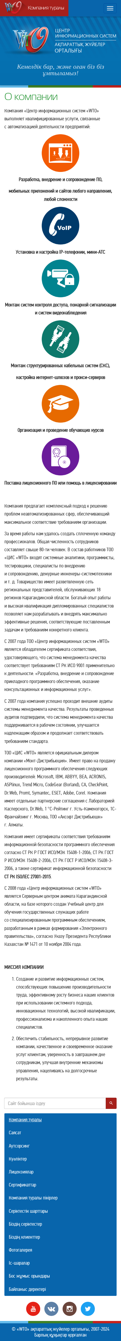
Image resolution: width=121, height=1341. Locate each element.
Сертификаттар (22, 1185)
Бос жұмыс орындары (29, 1276)
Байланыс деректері (27, 1289)
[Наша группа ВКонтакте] (51, 1308)
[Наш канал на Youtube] (33, 1308)
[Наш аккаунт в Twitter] (87, 1308)
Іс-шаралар (19, 1263)
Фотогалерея (20, 1250)
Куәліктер (18, 1159)
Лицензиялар (21, 1172)
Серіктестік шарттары (28, 1211)
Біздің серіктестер (25, 1224)
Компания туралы (46, 8)
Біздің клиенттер (24, 1237)
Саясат (15, 1133)
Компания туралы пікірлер (33, 1198)
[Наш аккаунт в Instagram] (69, 1308)
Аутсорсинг (19, 1146)
